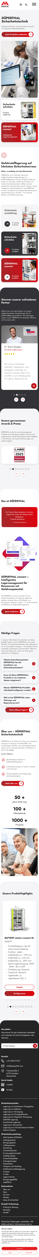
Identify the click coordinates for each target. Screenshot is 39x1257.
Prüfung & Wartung (10, 1207)
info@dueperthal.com (14, 1066)
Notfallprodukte (9, 1155)
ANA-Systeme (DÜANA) (12, 1137)
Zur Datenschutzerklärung (19, 522)
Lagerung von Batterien (12, 1109)
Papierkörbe (8, 1163)
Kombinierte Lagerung (11, 1122)
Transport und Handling (12, 1166)
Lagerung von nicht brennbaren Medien (18, 1127)
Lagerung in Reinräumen (12, 1125)
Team (5, 1192)
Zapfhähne (7, 1182)
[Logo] (5, 4)
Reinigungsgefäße (10, 1179)
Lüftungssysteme (9, 1140)
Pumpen (6, 1171)
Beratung (6, 1209)
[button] (29, 4)
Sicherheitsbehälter (10, 1158)
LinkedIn (9, 1084)
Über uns (6, 1189)
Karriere (6, 1194)
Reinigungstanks (9, 1142)
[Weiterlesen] (34, 386)
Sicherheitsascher (10, 1150)
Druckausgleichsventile (12, 1153)
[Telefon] (26, 4)
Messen (6, 1197)
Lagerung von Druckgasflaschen (15, 1114)
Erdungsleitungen (10, 1161)
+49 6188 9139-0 (13, 1060)
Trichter (6, 1174)
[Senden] (35, 1046)
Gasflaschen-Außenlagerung (14, 1169)
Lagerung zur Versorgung (13, 1111)
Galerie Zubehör (9, 1130)
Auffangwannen (9, 1145)
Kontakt (6, 1212)
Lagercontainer (9, 1177)
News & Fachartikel (10, 1200)
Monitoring (7, 1148)
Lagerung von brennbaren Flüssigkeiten (18, 1106)
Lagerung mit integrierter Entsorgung (17, 1117)
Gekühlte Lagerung (10, 1119)
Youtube (9, 1089)
